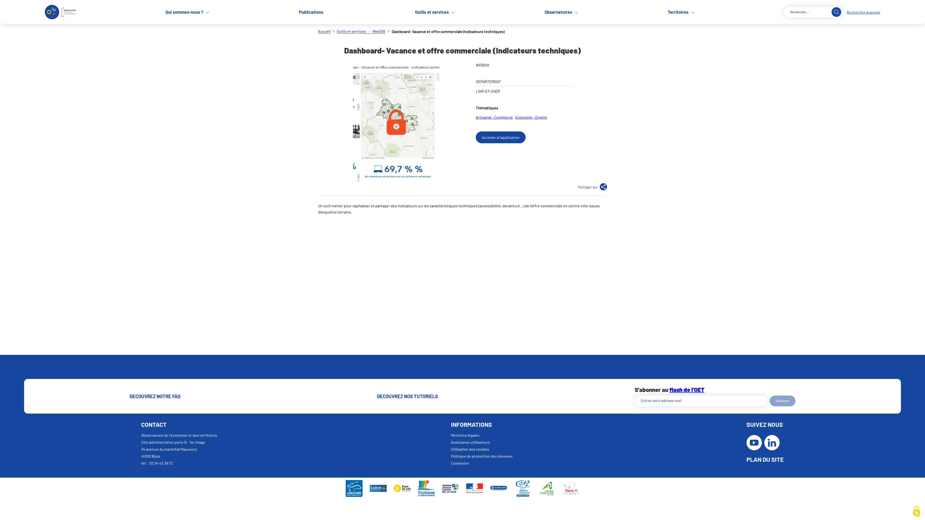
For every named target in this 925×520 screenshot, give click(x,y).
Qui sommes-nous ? (184, 12)
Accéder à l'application (501, 137)
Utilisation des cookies (470, 449)
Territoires (678, 12)
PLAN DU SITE (765, 459)
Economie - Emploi (531, 117)
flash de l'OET (686, 389)
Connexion (460, 463)
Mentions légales (465, 435)
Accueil (324, 31)
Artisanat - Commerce (494, 117)
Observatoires (558, 12)
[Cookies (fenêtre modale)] (916, 512)
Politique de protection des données (482, 456)
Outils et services (432, 12)
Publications (311, 12)
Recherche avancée (863, 12)
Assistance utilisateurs (470, 442)
